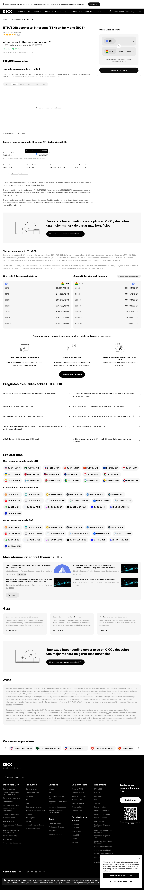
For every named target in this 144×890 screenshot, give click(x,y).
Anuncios (52, 830)
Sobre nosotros (9, 789)
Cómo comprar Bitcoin (102, 850)
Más (97, 11)
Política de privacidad (11, 814)
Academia (88, 11)
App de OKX (7, 839)
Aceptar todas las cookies (121, 875)
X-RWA (28, 821)
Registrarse (130, 800)
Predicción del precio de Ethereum (103, 831)
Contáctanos (8, 801)
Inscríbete (129, 11)
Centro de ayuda (55, 823)
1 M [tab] (29, 84)
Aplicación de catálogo (57, 807)
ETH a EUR (75, 828)
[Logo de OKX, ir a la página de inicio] (7, 11)
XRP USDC (98, 803)
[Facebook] (36, 871)
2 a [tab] (44, 84)
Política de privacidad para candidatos (11, 793)
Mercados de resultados (35, 825)
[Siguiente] (138, 748)
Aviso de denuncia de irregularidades (11, 831)
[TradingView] (40, 871)
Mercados (49, 11)
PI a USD (75, 842)
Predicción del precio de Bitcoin (103, 826)
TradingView (30, 818)
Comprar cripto (32, 789)
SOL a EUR (75, 835)
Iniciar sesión (119, 11)
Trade (57, 11)
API (50, 792)
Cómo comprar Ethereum (104, 854)
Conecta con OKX (55, 834)
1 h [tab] (7, 84)
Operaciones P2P (32, 792)
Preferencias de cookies (12, 843)
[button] (110, 11)
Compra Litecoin (78, 807)
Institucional (75, 11)
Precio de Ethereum (101, 810)
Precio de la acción (33, 828)
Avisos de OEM (8, 821)
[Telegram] (32, 871)
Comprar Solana (78, 803)
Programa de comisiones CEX (58, 802)
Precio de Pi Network (102, 814)
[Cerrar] (139, 858)
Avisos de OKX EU (9, 818)
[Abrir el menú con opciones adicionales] (140, 11)
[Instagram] (28, 871)
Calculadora (16, 20)
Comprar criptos (23, 11)
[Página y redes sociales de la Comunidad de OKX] (44, 871)
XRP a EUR (75, 839)
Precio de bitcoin (100, 807)
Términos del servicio (11, 805)
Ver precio (57, 630)
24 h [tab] (14, 84)
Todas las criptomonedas (35, 810)
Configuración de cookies (121, 881)
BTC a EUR (75, 824)
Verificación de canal (56, 827)
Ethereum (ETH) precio (19, 174)
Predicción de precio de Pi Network (103, 842)
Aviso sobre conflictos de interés (12, 826)
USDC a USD (76, 831)
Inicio (5, 20)
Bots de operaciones (34, 807)
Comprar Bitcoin (78, 792)
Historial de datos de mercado (56, 797)
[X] (24, 871)
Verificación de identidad (75, 362)
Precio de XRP (99, 821)
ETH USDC (98, 792)
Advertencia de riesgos (50, 702)
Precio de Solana (100, 818)
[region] (121, 871)
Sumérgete (11, 630)
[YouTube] (20, 871)
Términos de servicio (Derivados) (11, 809)
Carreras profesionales (11, 798)
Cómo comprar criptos (103, 846)
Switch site (94, 4)
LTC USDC (98, 796)
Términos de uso (31, 702)
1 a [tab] (37, 84)
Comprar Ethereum (79, 796)
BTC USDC (98, 789)
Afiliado (51, 789)
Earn (65, 11)
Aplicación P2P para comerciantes (56, 811)
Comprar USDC (77, 789)
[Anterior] (5, 748)
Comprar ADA (77, 800)
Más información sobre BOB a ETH (129, 276)
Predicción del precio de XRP (103, 836)
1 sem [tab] (22, 84)
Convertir (29, 796)
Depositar (37, 11)
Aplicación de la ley (10, 836)
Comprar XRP (77, 810)
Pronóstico (104, 630)
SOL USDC (98, 800)
